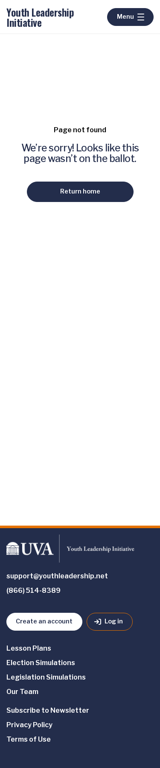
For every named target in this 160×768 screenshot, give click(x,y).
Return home (80, 191)
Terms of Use (28, 739)
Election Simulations (40, 663)
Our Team (22, 692)
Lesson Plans (28, 648)
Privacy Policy (29, 725)
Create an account (44, 621)
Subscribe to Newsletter (47, 710)
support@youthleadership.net (57, 576)
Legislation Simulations (46, 677)
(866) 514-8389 (33, 590)
